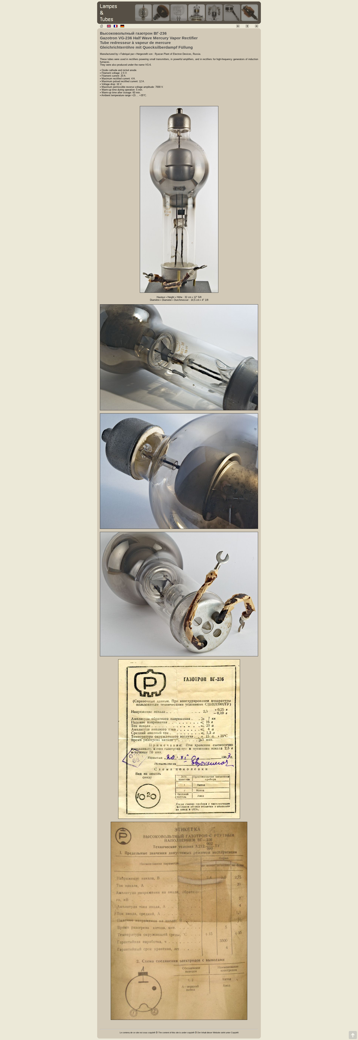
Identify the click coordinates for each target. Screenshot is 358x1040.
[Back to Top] (352, 1035)
